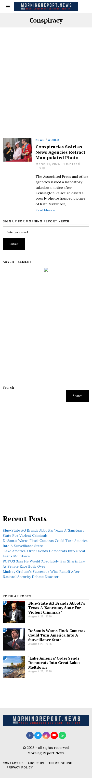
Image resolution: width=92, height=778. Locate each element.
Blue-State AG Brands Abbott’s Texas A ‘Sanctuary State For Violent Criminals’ (56, 608)
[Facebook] (30, 735)
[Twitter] (38, 735)
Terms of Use (60, 763)
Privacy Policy (20, 767)
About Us (36, 763)
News (40, 140)
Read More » (45, 210)
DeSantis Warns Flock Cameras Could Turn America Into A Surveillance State (56, 635)
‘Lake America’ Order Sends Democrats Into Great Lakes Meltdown (54, 663)
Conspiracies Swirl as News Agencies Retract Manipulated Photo (60, 152)
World (53, 140)
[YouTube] (54, 735)
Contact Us (13, 763)
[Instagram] (46, 735)
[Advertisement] (46, 90)
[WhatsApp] (62, 735)
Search (8, 387)
